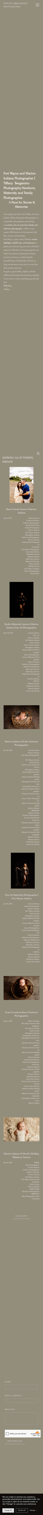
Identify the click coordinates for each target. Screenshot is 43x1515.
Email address (14, 1396)
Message (10, 1409)
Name (9, 1382)
